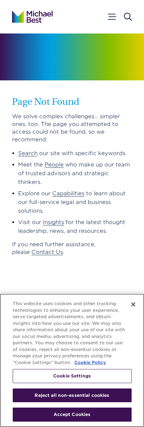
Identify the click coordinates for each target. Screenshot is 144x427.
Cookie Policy (90, 362)
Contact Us (47, 252)
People (54, 164)
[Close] (133, 304)
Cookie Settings (72, 375)
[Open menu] (111, 16)
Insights (53, 222)
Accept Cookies (72, 414)
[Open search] (128, 17)
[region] (72, 360)
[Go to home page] (32, 17)
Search (28, 153)
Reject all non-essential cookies (71, 395)
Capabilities (68, 193)
